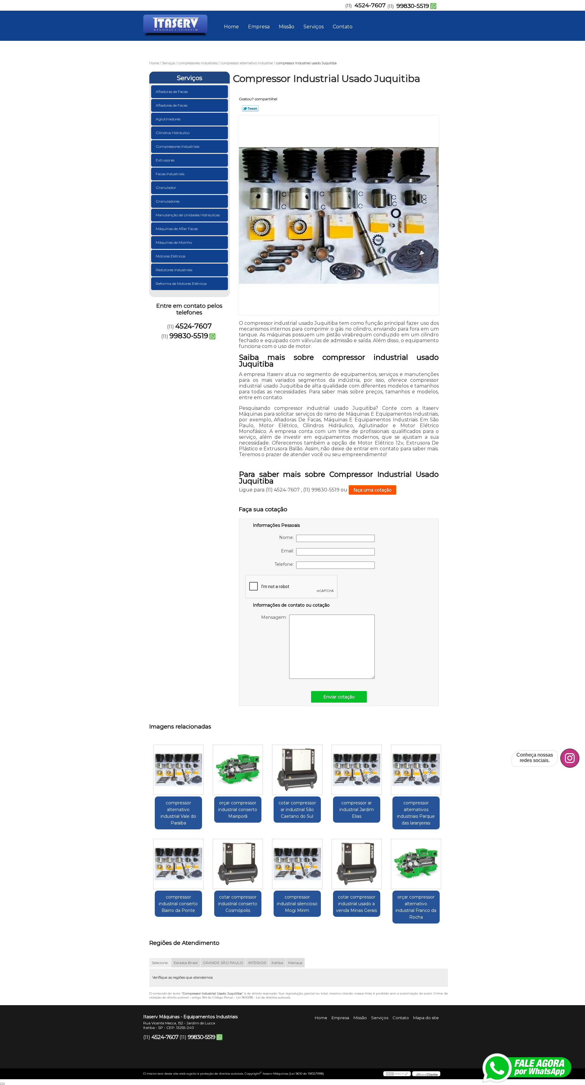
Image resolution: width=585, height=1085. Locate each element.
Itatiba (277, 962)
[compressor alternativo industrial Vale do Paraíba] (178, 770)
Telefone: (285, 564)
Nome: (287, 537)
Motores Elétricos (170, 256)
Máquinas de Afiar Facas (177, 228)
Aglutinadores (168, 119)
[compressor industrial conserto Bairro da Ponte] (178, 864)
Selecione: (160, 962)
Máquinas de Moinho (174, 242)
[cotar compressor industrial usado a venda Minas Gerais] (357, 864)
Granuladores (167, 201)
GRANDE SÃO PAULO (223, 962)
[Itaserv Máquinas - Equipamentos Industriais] (178, 23)
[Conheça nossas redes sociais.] (569, 758)
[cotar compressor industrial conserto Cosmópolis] (238, 864)
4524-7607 (370, 5)
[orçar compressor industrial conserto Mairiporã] (238, 770)
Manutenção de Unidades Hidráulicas (188, 215)
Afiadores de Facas (171, 105)
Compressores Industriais (177, 146)
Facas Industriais (170, 174)
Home (231, 27)
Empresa (259, 27)
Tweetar (250, 108)
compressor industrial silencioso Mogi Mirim (297, 903)
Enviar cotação (339, 697)
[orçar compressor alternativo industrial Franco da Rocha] (416, 864)
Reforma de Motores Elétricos (181, 283)
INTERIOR (257, 962)
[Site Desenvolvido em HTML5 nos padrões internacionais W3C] (397, 1073)
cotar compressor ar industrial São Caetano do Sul (297, 809)
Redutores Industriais (174, 270)
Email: (288, 551)
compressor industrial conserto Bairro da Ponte (178, 903)
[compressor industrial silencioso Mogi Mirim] (297, 864)
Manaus (295, 962)
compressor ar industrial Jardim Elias (356, 809)
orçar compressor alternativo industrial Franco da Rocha (415, 907)
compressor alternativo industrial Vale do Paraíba (178, 813)
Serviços (313, 27)
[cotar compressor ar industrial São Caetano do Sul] (297, 770)
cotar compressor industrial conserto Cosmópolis (237, 903)
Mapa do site (426, 1017)
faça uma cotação (372, 490)
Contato (343, 27)
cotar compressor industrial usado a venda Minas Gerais (356, 903)
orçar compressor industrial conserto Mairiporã (237, 809)
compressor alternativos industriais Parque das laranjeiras (416, 813)
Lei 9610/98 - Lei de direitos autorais (263, 997)
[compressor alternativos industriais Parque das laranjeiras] (416, 770)
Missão (286, 27)
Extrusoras (165, 160)
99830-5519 (412, 5)
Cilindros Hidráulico (173, 132)
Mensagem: (275, 617)
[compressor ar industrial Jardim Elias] (357, 770)
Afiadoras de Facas (172, 91)
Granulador (166, 187)
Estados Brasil (186, 962)
